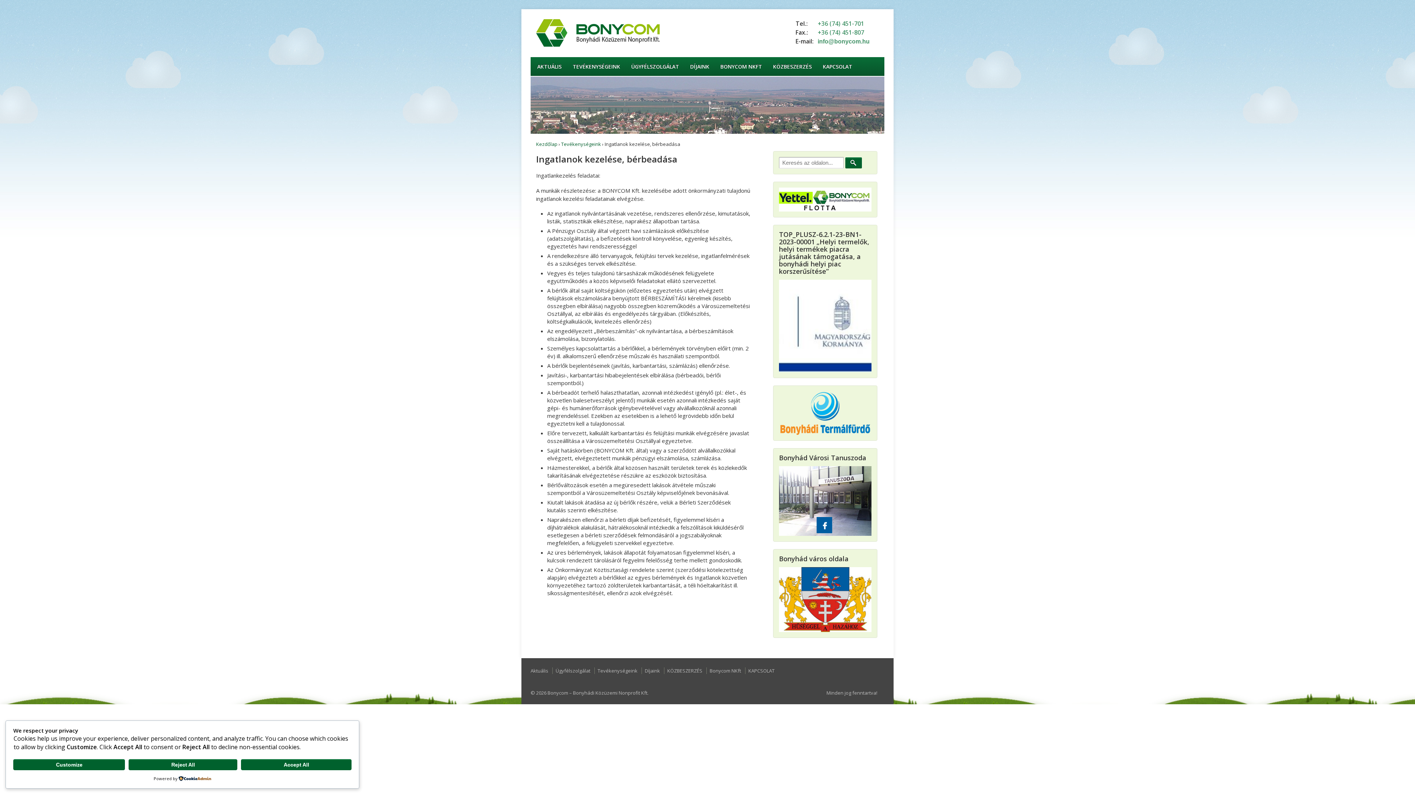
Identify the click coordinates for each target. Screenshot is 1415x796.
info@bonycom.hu (844, 41)
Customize (69, 765)
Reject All (183, 765)
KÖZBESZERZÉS (792, 66)
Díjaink (699, 66)
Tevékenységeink (596, 66)
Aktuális (549, 66)
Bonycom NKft (741, 66)
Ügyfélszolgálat (655, 66)
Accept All (296, 765)
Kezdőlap (547, 144)
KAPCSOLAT (837, 66)
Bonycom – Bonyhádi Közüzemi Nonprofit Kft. (597, 692)
